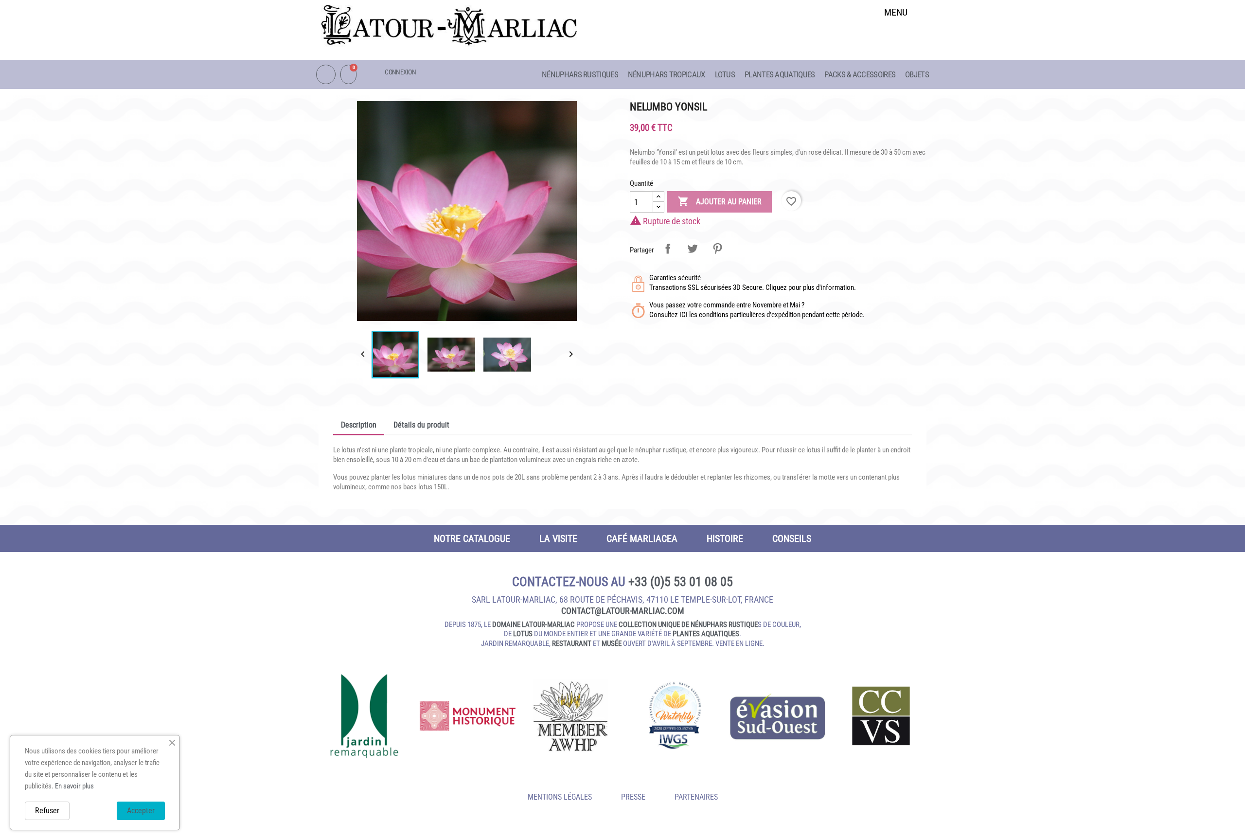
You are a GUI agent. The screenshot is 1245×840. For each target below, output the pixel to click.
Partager (667, 248)
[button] (896, 37)
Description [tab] (358, 424)
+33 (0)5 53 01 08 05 (680, 581)
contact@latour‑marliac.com (622, 611)
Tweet (692, 248)
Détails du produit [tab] (421, 424)
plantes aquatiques (706, 633)
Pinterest (717, 248)
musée (612, 643)
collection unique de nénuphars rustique (688, 624)
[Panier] (348, 74)
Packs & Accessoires (859, 74)
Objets (917, 74)
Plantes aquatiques (780, 74)
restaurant (571, 643)
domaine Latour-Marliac (533, 624)
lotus (523, 633)
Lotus (725, 74)
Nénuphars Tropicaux (666, 74)
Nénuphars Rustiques (580, 74)
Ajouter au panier (719, 201)
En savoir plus (74, 786)
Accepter (141, 810)
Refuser (47, 810)
